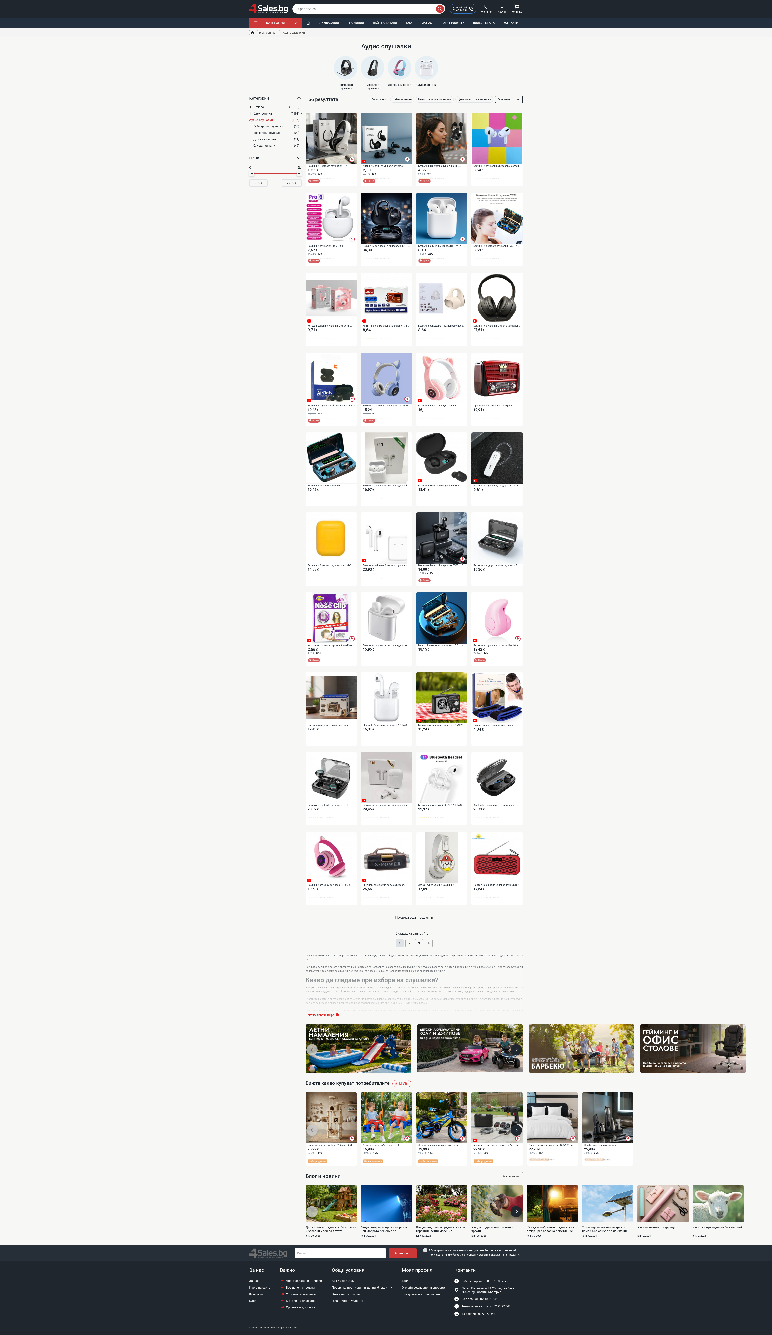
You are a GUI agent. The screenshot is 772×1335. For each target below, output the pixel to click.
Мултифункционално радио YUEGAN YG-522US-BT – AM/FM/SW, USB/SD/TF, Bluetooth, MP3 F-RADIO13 (441, 725)
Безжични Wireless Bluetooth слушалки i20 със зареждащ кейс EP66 (385, 565)
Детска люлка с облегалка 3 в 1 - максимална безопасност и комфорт (384, 1145)
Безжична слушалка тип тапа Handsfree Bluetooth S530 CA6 (496, 645)
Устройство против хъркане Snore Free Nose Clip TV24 (330, 645)
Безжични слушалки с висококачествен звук (496, 166)
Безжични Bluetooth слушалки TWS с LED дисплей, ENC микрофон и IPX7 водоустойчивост (441, 565)
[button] (275, 100)
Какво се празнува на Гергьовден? (717, 1227)
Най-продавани (385, 22)
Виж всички (510, 1176)
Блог (409, 22)
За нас (427, 22)
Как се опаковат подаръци (656, 1227)
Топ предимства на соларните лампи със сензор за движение (605, 1229)
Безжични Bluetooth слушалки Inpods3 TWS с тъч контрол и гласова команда (330, 565)
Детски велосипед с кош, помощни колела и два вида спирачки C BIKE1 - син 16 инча (439, 1145)
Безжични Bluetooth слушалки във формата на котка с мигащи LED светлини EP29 (437, 406)
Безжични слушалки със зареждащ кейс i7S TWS (386, 645)
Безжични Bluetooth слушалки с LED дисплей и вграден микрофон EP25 (438, 166)
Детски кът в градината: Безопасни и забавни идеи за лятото (331, 1229)
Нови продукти (452, 22)
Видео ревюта (484, 22)
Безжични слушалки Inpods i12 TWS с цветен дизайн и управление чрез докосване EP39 (439, 246)
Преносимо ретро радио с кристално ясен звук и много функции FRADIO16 (329, 725)
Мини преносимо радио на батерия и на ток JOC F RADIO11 (386, 326)
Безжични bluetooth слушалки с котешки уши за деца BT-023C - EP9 (386, 406)
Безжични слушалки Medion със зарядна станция (496, 326)
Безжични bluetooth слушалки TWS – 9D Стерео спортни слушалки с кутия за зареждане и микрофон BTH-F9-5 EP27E (496, 246)
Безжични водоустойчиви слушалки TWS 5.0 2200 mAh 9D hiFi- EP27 (497, 565)
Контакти (510, 22)
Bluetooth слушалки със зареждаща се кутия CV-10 (495, 805)
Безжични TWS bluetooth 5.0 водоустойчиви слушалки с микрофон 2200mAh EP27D (329, 485)
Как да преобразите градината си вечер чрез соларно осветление (550, 1229)
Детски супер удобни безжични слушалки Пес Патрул (436, 885)
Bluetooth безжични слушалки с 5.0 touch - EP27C (441, 645)
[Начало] (308, 23)
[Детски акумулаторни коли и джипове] (470, 1048)
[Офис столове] (693, 1048)
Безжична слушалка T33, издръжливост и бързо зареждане (441, 326)
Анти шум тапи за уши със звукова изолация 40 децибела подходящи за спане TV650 (384, 166)
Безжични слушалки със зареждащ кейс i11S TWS (386, 485)
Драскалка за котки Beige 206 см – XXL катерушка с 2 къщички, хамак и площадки (330, 1145)
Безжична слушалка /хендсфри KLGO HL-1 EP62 (496, 485)
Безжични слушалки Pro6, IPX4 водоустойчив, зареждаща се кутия (328, 246)
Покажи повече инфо (320, 1015)
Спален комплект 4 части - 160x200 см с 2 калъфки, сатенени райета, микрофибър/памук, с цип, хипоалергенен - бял (552, 1145)
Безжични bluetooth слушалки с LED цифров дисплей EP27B (328, 805)
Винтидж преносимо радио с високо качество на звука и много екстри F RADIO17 (383, 885)
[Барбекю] (581, 1048)
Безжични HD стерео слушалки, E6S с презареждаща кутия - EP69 (439, 485)
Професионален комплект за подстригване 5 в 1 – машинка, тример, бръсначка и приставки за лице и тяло (606, 1145)
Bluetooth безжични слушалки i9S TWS (385, 725)
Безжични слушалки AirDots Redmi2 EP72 (331, 405)
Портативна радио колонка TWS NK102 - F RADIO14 (496, 885)
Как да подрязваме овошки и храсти (492, 1229)
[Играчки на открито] (358, 1048)
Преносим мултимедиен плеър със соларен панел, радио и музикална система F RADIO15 (493, 406)
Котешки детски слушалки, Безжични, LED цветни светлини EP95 (329, 326)
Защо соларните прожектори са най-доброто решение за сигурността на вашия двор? (384, 1229)
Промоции (356, 22)
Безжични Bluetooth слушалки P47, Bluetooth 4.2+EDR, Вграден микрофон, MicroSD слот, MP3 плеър (329, 166)
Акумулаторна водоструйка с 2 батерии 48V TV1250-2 (496, 1145)
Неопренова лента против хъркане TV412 (493, 725)
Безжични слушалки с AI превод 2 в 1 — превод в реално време (385, 246)
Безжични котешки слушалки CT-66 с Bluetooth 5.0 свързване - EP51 (329, 885)
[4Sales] (268, 9)
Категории (275, 23)
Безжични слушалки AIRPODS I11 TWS (440, 805)
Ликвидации (329, 22)
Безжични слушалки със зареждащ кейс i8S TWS (386, 805)
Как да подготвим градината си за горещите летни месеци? (440, 1229)
